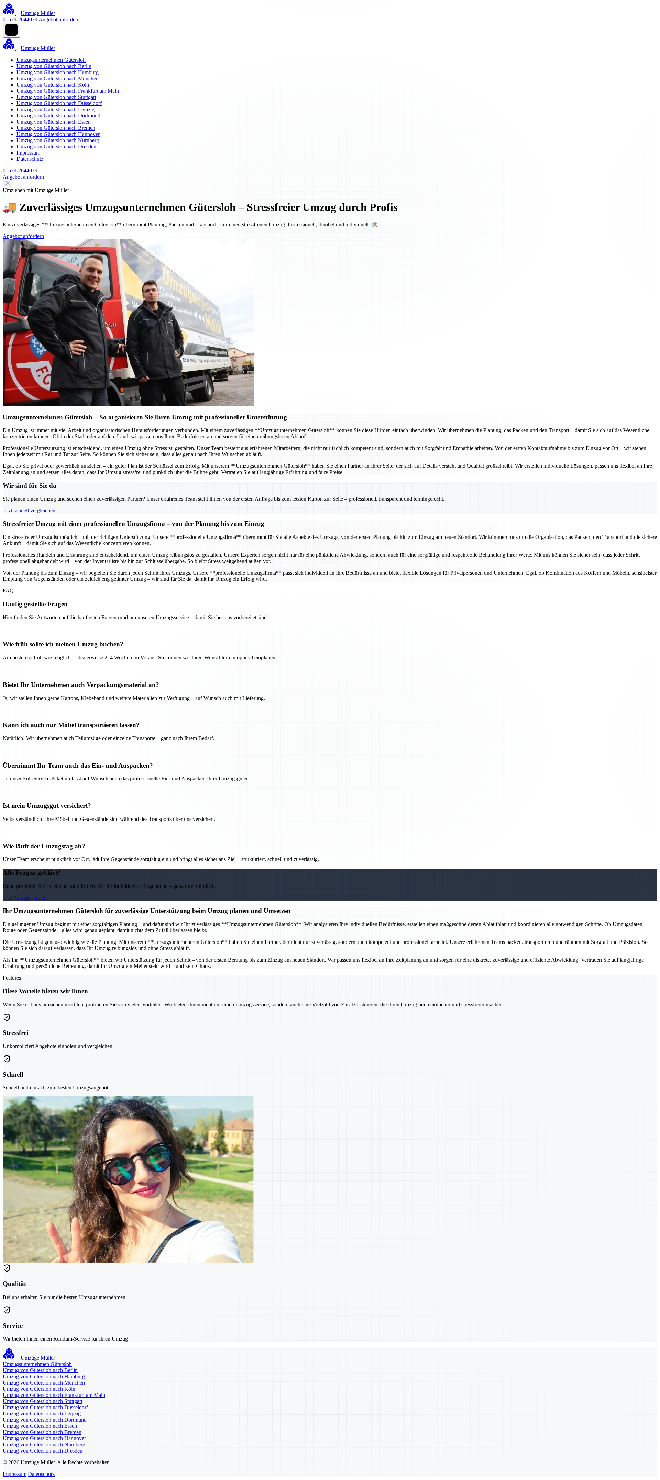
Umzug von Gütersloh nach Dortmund (58, 115)
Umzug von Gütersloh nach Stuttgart (56, 97)
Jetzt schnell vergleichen (29, 510)
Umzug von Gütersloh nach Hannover (58, 134)
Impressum (28, 153)
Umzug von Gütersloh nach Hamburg (57, 72)
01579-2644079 (20, 19)
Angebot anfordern (59, 19)
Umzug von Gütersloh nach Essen (53, 122)
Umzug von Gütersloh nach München (57, 78)
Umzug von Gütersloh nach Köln (52, 85)
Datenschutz (29, 159)
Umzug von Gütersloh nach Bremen (55, 128)
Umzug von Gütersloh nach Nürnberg (57, 140)
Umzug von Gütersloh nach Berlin (53, 66)
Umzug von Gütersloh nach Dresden (56, 146)
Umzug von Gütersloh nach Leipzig (55, 109)
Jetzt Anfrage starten (25, 898)
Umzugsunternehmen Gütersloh (51, 60)
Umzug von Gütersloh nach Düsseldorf (59, 103)
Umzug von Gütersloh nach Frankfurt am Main (67, 91)
